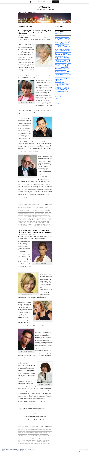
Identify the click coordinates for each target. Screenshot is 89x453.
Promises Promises (26, 221)
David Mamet (20, 212)
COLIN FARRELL (58, 45)
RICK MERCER (61, 79)
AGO (26, 429)
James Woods (31, 435)
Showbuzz (27, 205)
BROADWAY (28, 431)
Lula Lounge (39, 218)
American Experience (40, 207)
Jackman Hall (42, 434)
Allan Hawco (66, 37)
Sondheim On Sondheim (27, 441)
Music (38, 204)
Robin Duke (20, 222)
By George (44, 7)
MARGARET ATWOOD (46, 218)
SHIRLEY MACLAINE (39, 222)
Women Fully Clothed (45, 225)
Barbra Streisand (58, 38)
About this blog (27, 12)
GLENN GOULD (58, 56)
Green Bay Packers (23, 215)
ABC (56, 37)
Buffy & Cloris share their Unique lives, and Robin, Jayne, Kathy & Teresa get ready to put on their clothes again (34, 31)
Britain (24, 431)
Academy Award (28, 207)
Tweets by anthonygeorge (59, 33)
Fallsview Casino (31, 213)
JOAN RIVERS (66, 61)
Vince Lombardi (31, 225)
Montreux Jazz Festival (59, 73)
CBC (68, 42)
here (39, 103)
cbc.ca (21, 210)
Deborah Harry (20, 432)
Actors (22, 204)
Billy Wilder (24, 209)
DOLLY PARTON (62, 47)
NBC (67, 74)
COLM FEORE (63, 46)
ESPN (50, 212)
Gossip (32, 204)
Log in (57, 98)
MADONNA (62, 68)
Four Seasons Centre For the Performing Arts (63, 51)
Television (34, 205)
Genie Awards (46, 213)
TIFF (63, 87)
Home (20, 12)
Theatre (37, 205)
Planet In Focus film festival (30, 438)
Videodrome (20, 444)
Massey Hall (34, 219)
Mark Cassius (20, 219)
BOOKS (29, 204)
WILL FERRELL (37, 225)
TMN (22, 225)
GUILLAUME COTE (63, 57)
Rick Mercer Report (61, 81)
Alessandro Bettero (31, 429)
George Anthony (59, 26)
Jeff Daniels (36, 435)
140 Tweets (23, 207)
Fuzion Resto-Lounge (39, 213)
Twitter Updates (59, 31)
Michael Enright (40, 219)
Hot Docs (57, 59)
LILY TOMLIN (44, 437)
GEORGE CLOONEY (59, 53)
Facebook (26, 213)
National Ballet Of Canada (62, 73)
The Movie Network (44, 224)
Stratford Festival (58, 87)
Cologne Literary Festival (45, 210)
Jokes (28, 426)
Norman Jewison (64, 75)
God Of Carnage (38, 432)
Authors (25, 204)
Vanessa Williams (46, 443)
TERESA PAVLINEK (22, 224)
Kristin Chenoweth (37, 437)
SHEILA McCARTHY (61, 84)
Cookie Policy (24, 450)
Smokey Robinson (47, 222)
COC (39, 210)
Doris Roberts (37, 212)
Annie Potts (37, 429)
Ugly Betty (41, 443)
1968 (24, 429)
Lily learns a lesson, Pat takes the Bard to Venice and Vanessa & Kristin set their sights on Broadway (35, 231)
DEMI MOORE (26, 212)
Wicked (32, 444)
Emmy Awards (26, 432)
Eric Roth (46, 212)
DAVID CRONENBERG (47, 431)
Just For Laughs (46, 216)
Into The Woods (31, 434)
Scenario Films (20, 440)
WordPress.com (58, 103)
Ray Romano (40, 221)
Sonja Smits (34, 441)
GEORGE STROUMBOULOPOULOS (61, 54)
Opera (41, 204)
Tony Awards (27, 443)
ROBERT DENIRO (46, 221)
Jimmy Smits (26, 437)
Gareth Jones (31, 432)
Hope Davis (47, 432)
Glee (69, 54)
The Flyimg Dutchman (36, 224)
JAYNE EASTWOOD (32, 216)
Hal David (29, 215)
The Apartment (29, 224)
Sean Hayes (32, 222)
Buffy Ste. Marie (30, 209)
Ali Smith (34, 207)
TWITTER (25, 225)
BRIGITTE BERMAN (66, 38)
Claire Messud (26, 210)
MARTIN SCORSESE (27, 219)
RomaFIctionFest (46, 438)
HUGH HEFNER (63, 59)
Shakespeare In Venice (41, 440)
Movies (35, 204)
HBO (68, 57)
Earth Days (42, 212)
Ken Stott (31, 437)
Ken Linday (24, 218)
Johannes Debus (39, 216)
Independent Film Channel (37, 215)
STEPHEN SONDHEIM (41, 441)
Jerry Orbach (41, 435)
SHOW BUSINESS (21, 205)
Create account (58, 96)
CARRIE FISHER (58, 42)
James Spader (25, 216)
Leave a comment (31, 35)
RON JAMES (67, 82)
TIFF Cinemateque (21, 443)
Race (31, 221)
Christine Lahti (40, 431)
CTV (67, 46)
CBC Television (64, 44)
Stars (30, 205)
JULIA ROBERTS (58, 63)
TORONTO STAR (64, 90)
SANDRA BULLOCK (59, 83)
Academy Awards (60, 37)
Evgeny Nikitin (21, 213)
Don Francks (31, 212)
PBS (22, 221)
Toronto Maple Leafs (34, 443)
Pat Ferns (22, 438)
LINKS (34, 12)
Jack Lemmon (44, 215)
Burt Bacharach (37, 209)
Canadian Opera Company (45, 209)
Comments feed (58, 101)
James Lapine (26, 435)
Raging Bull (35, 221)
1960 (22, 429)
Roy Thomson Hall (26, 222)
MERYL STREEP (66, 71)
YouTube (66, 91)
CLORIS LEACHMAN (33, 210)
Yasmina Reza (42, 444)
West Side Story (62, 91)
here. (28, 70)
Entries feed (58, 100)
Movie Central (46, 219)
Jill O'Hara (22, 437)
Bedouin (49, 429)
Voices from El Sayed (27, 444)
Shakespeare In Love (32, 440)
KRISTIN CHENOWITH (31, 218)
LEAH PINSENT (61, 64)
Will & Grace (37, 444)
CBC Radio (57, 44)
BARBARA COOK (43, 429)
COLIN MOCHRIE (60, 45)
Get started (55, 1)
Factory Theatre (66, 49)
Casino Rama (63, 42)
